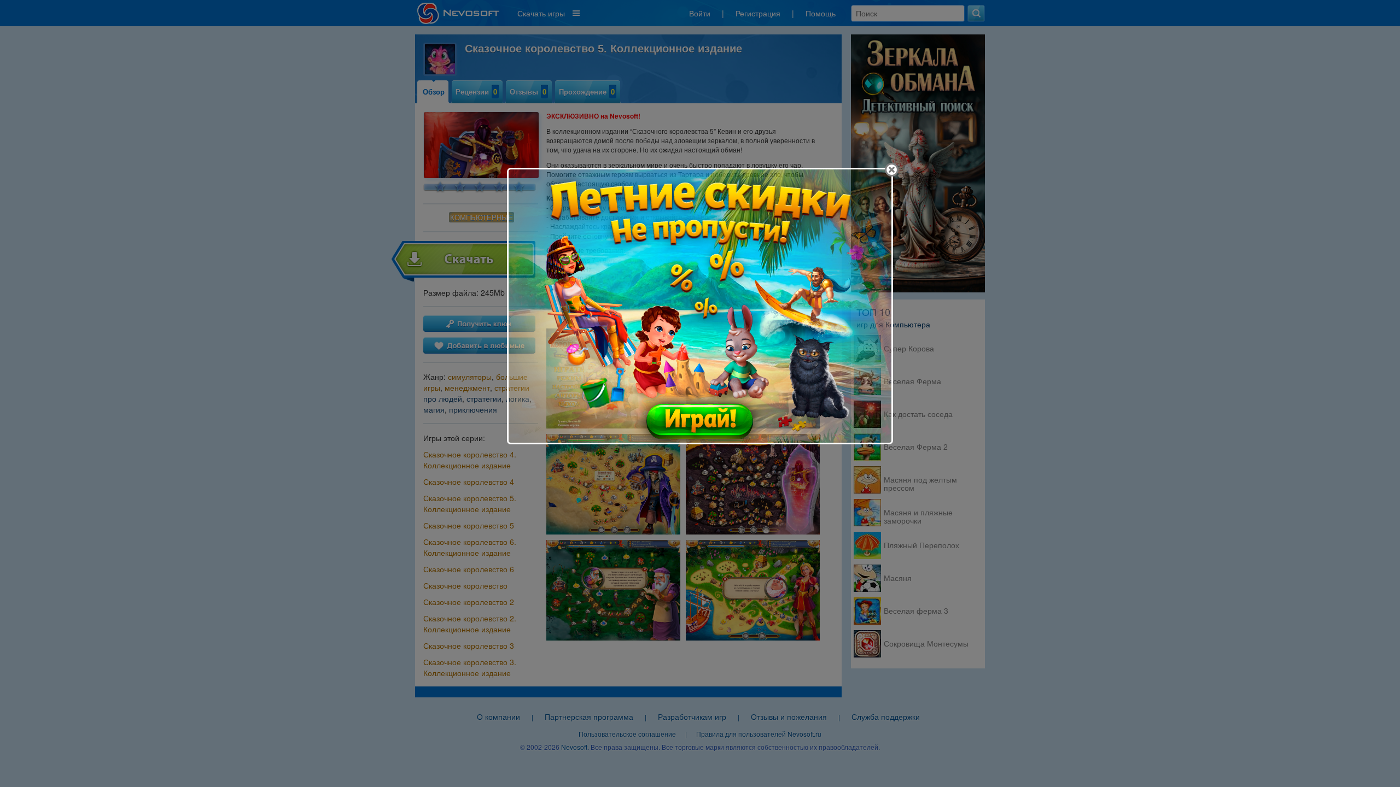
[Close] (892, 170)
